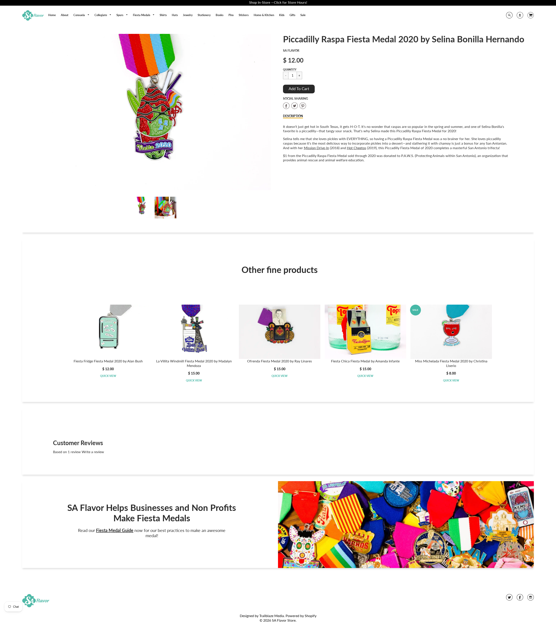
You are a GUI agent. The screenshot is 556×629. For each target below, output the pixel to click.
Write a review (93, 452)
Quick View (108, 376)
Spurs (120, 15)
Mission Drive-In (316, 148)
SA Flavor (291, 50)
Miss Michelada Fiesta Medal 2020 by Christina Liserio (451, 363)
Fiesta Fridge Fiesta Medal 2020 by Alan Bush (108, 361)
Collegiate (101, 15)
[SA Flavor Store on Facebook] (520, 599)
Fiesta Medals (142, 15)
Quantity (289, 69)
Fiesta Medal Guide (114, 530)
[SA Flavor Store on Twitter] (509, 599)
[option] (153, 112)
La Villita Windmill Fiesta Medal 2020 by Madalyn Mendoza (194, 363)
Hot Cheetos (356, 148)
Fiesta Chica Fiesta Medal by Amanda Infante (365, 361)
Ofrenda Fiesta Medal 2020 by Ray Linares (279, 361)
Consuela (79, 15)
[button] (299, 89)
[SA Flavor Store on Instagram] (530, 599)
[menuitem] (52, 15)
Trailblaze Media (271, 616)
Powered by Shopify (301, 616)
